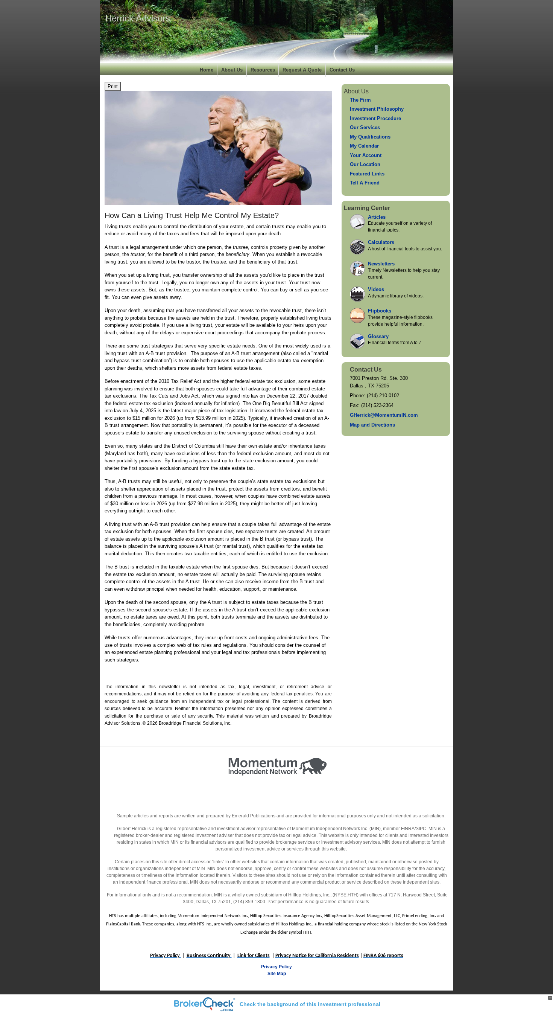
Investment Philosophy (377, 109)
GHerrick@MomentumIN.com (384, 415)
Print (113, 86)
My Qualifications (370, 137)
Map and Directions (372, 425)
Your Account (365, 155)
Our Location (365, 164)
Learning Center (367, 208)
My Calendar (364, 146)
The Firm (360, 100)
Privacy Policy (276, 966)
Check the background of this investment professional (310, 1004)
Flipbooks (379, 311)
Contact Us (342, 70)
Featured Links (367, 174)
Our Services (365, 127)
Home (206, 70)
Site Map (276, 973)
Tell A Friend (365, 183)
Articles (377, 217)
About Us (232, 70)
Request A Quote (302, 70)
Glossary (378, 336)
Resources (263, 70)
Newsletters (381, 264)
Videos (376, 289)
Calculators (381, 242)
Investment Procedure (375, 118)
